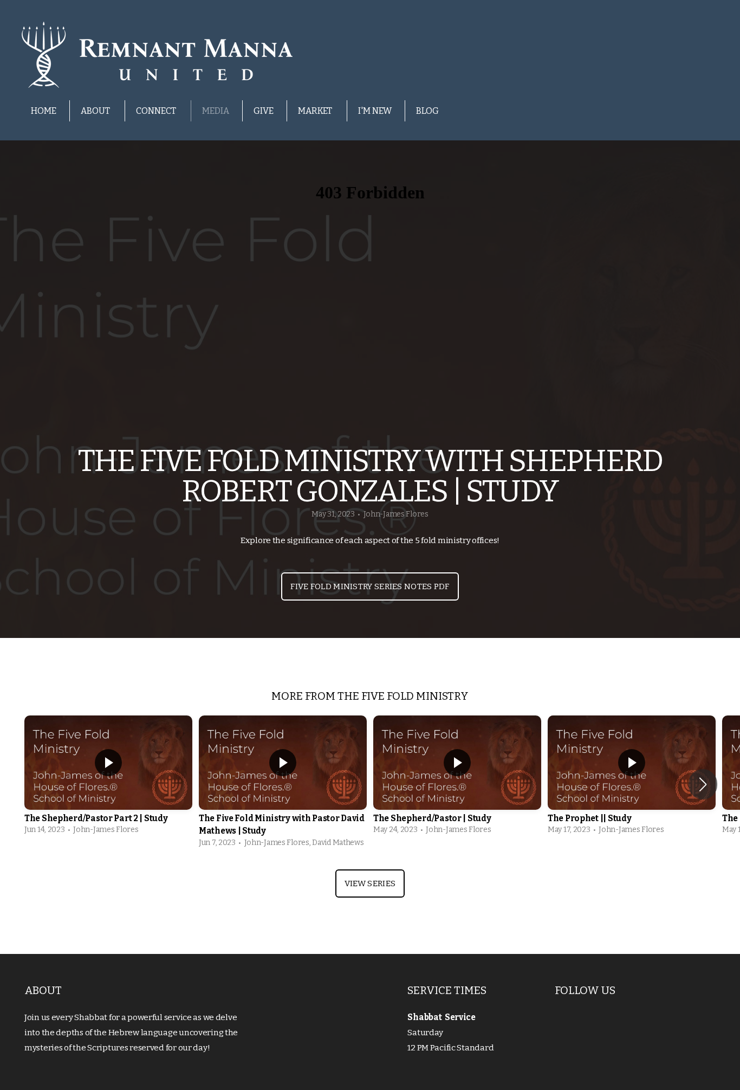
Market (316, 111)
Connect (157, 111)
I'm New (375, 111)
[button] (703, 784)
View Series (370, 883)
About (96, 111)
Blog (427, 111)
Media (215, 111)
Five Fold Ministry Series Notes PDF (370, 586)
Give (264, 111)
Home (43, 111)
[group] (108, 777)
